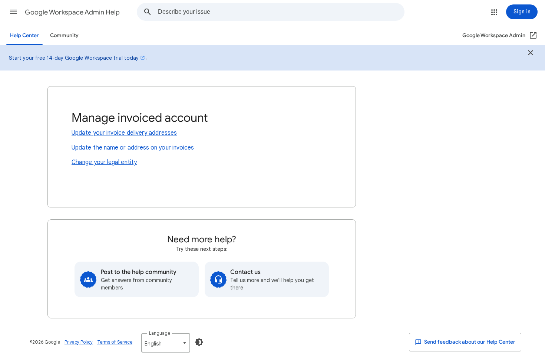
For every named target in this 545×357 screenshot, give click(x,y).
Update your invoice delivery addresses (124, 133)
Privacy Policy (79, 342)
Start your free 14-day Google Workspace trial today (74, 58)
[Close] (530, 54)
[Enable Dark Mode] (199, 342)
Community (64, 35)
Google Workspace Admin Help (72, 12)
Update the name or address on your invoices (133, 147)
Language (159, 333)
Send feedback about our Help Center (469, 342)
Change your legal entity (104, 162)
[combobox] (281, 11)
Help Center (24, 35)
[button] (13, 12)
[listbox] (165, 343)
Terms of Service (114, 342)
